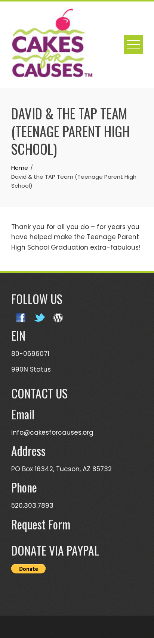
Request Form (40, 524)
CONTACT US (39, 393)
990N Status (31, 369)
